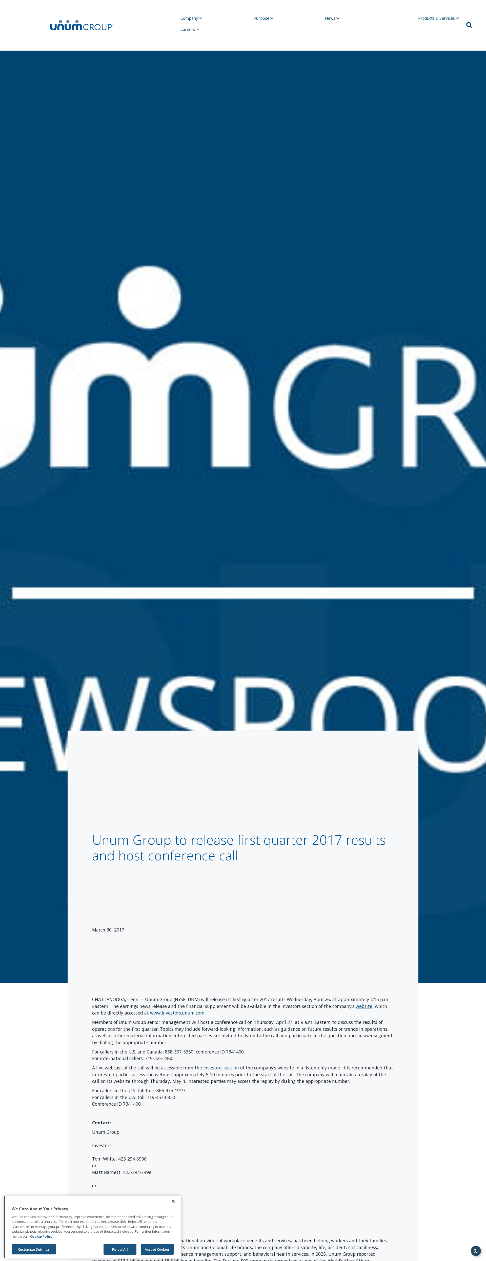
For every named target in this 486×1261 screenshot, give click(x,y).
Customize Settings (33, 1249)
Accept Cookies (157, 1249)
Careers (188, 29)
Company (189, 18)
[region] (92, 1227)
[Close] (173, 1201)
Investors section (221, 1068)
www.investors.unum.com (177, 1013)
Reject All (120, 1249)
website (364, 1006)
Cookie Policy (41, 1236)
